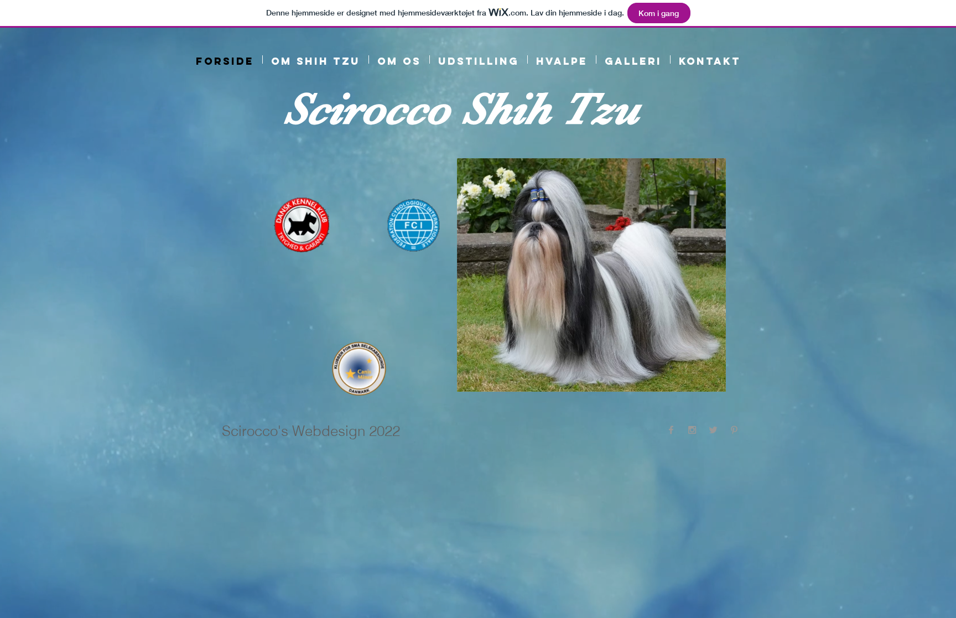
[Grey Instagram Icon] (692, 429)
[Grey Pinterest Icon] (734, 429)
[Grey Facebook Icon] (671, 429)
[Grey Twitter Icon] (713, 429)
